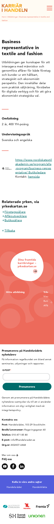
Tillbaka (9, 230)
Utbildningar (12, 17)
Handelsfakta (39, 487)
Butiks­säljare (13, 220)
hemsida (34, 176)
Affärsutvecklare (15, 216)
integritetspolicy (11, 410)
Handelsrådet (14, 487)
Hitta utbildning (15, 292)
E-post (7, 370)
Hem (4, 17)
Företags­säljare (15, 212)
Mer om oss (9, 455)
